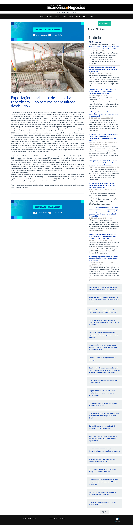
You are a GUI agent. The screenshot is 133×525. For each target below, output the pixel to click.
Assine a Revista (81, 16)
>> (95, 281)
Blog (64, 16)
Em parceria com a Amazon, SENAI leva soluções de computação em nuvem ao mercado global (102, 393)
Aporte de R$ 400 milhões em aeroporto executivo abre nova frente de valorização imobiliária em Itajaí (103, 347)
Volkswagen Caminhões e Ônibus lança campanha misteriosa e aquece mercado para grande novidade (104, 114)
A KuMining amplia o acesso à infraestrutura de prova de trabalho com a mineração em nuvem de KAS (104, 259)
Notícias (57, 16)
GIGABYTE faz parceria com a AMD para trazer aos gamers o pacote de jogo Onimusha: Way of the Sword (103, 91)
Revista (48, 16)
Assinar (56, 519)
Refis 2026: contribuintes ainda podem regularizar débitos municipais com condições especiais (104, 335)
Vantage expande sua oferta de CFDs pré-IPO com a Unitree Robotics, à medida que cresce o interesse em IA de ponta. (103, 163)
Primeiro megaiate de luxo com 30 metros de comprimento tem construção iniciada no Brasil (104, 416)
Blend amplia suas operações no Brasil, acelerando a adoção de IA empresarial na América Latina (103, 69)
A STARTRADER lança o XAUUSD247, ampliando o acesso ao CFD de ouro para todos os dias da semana (102, 185)
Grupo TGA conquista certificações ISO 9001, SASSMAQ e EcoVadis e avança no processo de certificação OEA (102, 236)
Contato (91, 16)
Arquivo (104, 512)
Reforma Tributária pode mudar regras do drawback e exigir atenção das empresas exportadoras (103, 438)
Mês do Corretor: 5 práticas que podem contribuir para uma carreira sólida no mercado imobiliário (104, 322)
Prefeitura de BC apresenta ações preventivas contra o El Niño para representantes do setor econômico (104, 299)
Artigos (71, 16)
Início (42, 16)
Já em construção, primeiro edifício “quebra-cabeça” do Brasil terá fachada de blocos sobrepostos (103, 482)
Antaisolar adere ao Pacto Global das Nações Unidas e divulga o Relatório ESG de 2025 (104, 48)
